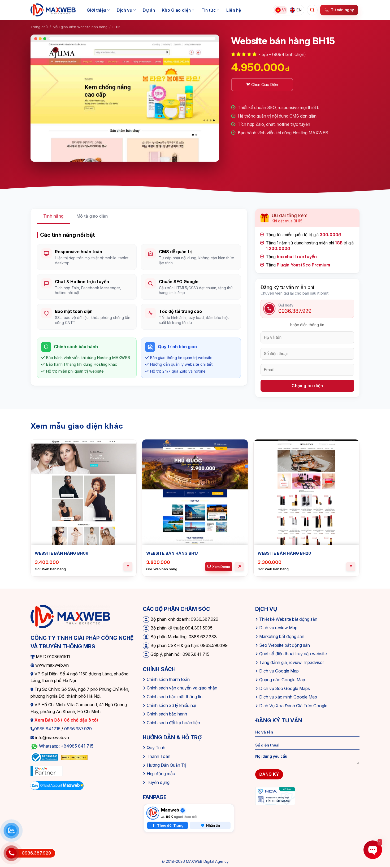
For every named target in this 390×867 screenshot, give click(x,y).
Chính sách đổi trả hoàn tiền (173, 722)
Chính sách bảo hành (167, 714)
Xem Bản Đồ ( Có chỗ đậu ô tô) (65, 720)
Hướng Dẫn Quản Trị (166, 765)
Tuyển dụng (158, 782)
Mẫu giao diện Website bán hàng (80, 27)
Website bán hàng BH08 (61, 553)
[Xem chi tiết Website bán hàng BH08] (127, 566)
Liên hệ (233, 10)
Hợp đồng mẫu (161, 773)
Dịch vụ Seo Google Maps (284, 688)
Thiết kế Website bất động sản (288, 619)
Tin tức (208, 10)
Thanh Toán (158, 756)
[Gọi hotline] (11, 853)
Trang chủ (39, 27)
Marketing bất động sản (281, 636)
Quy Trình (156, 747)
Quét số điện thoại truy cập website (293, 653)
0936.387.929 (78, 728)
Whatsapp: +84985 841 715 (66, 746)
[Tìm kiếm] (312, 10)
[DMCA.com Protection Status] (74, 757)
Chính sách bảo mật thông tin (174, 696)
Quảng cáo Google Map (282, 679)
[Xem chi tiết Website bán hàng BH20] (350, 566)
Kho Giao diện (176, 10)
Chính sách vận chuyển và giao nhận (182, 688)
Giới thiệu (96, 10)
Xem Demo (221, 566)
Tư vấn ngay (342, 9)
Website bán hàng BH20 (284, 553)
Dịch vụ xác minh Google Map (288, 697)
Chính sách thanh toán (168, 679)
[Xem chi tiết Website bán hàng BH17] (239, 566)
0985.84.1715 (47, 728)
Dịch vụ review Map (278, 627)
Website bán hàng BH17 (172, 553)
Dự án (149, 10)
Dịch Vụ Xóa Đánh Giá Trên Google (293, 705)
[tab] (53, 216)
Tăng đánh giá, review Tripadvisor (291, 662)
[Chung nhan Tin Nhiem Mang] (275, 796)
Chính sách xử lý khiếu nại (171, 705)
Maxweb (170, 810)
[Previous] (31, 514)
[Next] (359, 514)
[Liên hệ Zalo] (11, 830)
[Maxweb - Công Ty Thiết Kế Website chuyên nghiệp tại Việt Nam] (53, 10)
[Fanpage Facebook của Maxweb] (152, 813)
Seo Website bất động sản (284, 645)
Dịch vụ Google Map (279, 671)
